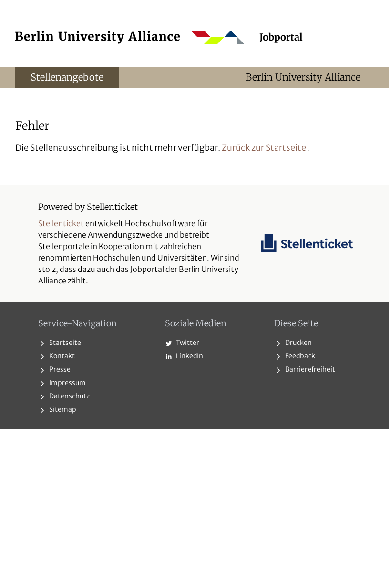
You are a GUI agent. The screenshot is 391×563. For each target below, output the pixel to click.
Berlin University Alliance (303, 77)
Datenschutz (69, 396)
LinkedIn (189, 356)
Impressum (67, 382)
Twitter (187, 342)
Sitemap (62, 409)
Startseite (64, 342)
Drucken (298, 342)
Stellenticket (61, 223)
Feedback (299, 356)
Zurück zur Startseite (264, 147)
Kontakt (61, 356)
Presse (59, 369)
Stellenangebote (67, 77)
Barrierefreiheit (309, 369)
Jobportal (281, 37)
